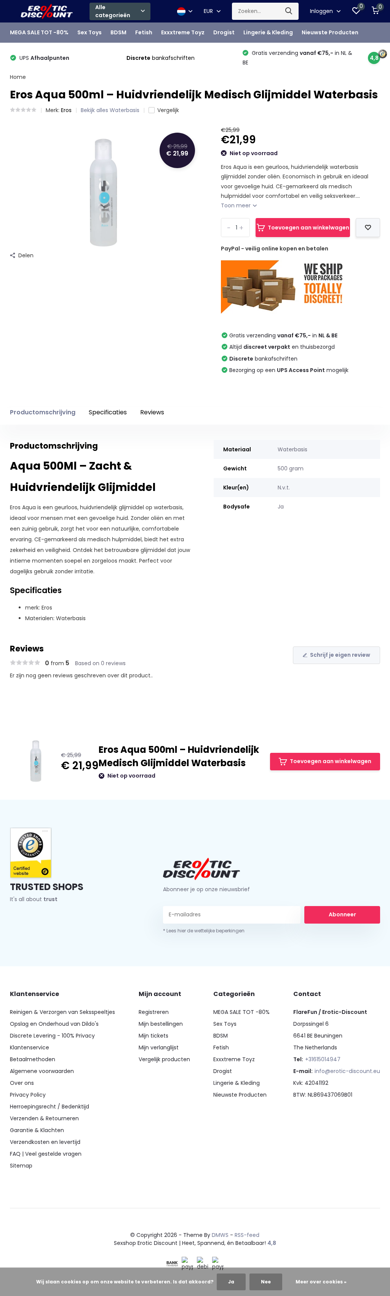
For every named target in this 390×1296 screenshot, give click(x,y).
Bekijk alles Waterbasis (110, 110)
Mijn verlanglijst (159, 1047)
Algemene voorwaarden (42, 1071)
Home (18, 77)
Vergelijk (168, 110)
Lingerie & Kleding (268, 32)
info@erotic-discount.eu (347, 1071)
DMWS (220, 1235)
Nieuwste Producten (330, 32)
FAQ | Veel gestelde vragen (46, 1154)
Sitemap (21, 1165)
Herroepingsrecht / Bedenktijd (49, 1106)
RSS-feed (247, 1235)
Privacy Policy (28, 1095)
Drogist (224, 32)
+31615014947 (322, 1059)
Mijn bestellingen (161, 1024)
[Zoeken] (289, 11)
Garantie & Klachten (37, 1130)
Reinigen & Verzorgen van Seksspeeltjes (62, 1012)
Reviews (152, 412)
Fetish (143, 32)
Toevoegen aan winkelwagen (308, 227)
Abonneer (342, 914)
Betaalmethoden (32, 1059)
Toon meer (236, 205)
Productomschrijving (42, 412)
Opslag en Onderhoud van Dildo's (54, 1024)
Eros (66, 110)
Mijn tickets (153, 1035)
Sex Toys (89, 32)
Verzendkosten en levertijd (45, 1142)
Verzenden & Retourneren (44, 1118)
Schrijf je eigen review (340, 655)
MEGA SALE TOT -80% (39, 32)
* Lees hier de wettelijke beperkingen (204, 930)
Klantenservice (29, 1047)
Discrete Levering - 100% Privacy (52, 1035)
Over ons (22, 1083)
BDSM (118, 32)
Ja (231, 1281)
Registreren (154, 1012)
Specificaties (108, 412)
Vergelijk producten (164, 1059)
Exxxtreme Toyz (183, 32)
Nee (266, 1281)
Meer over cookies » (321, 1281)
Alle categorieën (112, 11)
